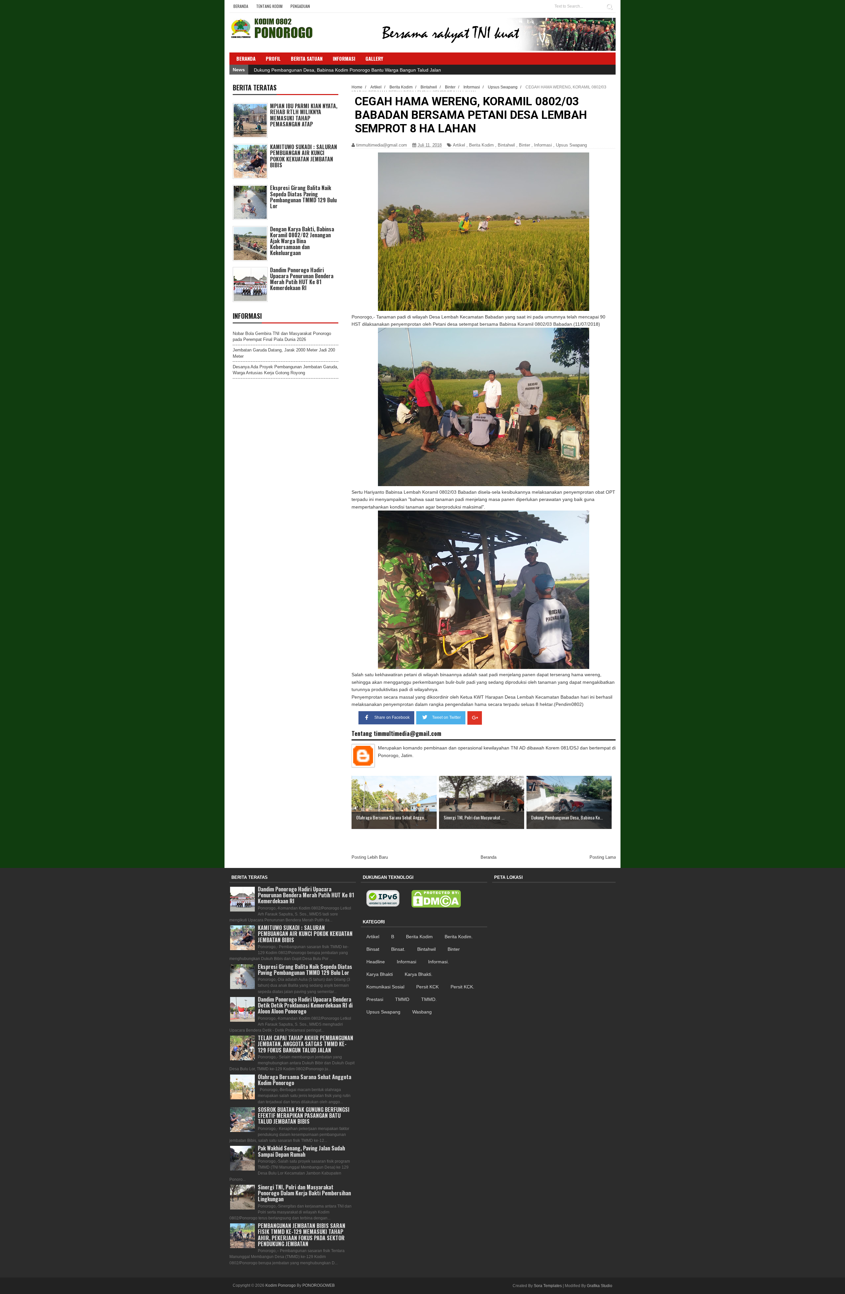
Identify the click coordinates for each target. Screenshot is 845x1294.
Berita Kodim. (459, 936)
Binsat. (398, 949)
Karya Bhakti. (418, 974)
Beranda (240, 6)
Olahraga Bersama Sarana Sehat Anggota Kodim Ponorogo (304, 1080)
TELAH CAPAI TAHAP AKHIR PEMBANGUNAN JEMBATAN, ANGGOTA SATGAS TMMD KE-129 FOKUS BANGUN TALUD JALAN (305, 1044)
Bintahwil (506, 145)
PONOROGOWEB (318, 1285)
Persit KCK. (462, 986)
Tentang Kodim (269, 6)
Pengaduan (300, 6)
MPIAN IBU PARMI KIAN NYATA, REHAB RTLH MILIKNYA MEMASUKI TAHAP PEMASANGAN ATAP (303, 115)
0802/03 (543, 324)
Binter (524, 145)
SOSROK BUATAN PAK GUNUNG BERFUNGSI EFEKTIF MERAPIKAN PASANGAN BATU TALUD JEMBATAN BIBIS (304, 1115)
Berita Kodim (481, 145)
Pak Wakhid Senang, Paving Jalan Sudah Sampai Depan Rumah (301, 1151)
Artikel (459, 145)
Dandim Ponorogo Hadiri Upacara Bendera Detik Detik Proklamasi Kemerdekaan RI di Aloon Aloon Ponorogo (305, 1005)
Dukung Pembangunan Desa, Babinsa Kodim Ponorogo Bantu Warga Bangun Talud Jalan (347, 70)
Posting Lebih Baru (370, 857)
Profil (273, 58)
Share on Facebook (392, 717)
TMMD (402, 999)
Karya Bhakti (379, 974)
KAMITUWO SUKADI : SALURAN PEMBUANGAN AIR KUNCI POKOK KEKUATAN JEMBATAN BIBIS (303, 156)
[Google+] (474, 718)
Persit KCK (427, 986)
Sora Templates (548, 1285)
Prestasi (374, 999)
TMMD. (429, 999)
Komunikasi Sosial (385, 986)
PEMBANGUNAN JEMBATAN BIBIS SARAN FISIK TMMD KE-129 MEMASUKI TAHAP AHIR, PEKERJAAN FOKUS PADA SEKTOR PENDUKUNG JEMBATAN (301, 1235)
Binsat (372, 949)
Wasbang (422, 1011)
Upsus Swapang (571, 145)
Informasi (543, 145)
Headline (375, 961)
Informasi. (438, 961)
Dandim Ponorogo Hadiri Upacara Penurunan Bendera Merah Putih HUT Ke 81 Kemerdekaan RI (301, 279)
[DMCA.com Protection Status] (436, 899)
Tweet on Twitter (446, 717)
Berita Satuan (306, 58)
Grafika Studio (599, 1285)
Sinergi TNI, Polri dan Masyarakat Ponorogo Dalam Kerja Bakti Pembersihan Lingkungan (304, 1193)
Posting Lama (603, 857)
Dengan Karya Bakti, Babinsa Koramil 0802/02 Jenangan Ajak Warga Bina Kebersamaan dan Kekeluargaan (302, 241)
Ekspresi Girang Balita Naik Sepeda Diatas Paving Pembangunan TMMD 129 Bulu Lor (303, 197)
